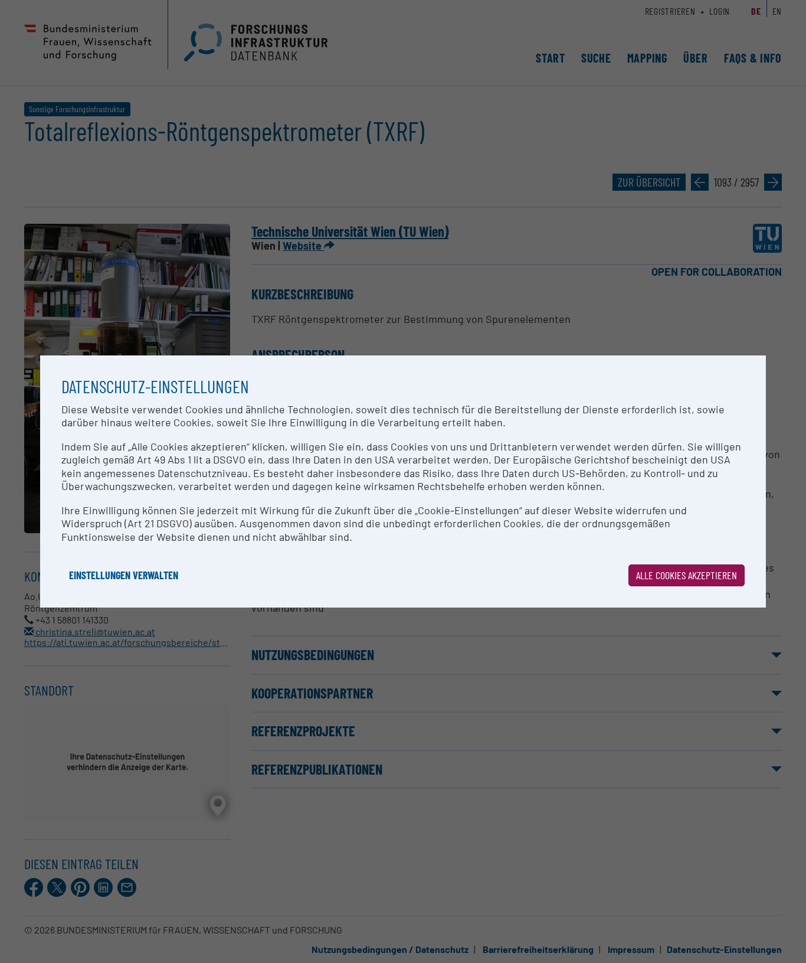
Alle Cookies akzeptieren (686, 575)
